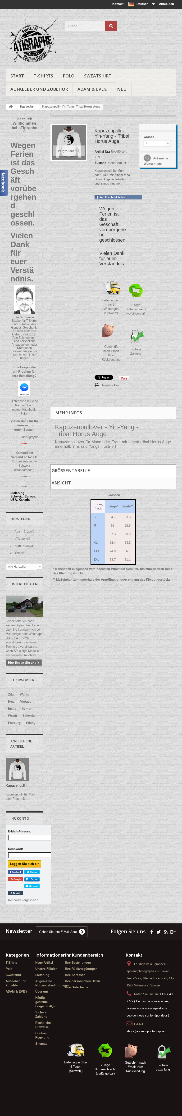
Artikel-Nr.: (102, 152)
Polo (68, 76)
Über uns (42, 991)
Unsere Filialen (24, 584)
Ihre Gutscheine (76, 987)
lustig (12, 708)
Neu (122, 89)
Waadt (12, 716)
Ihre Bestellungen (78, 962)
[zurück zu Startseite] (10, 107)
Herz (11, 701)
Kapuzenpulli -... (18, 785)
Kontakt (117, 4)
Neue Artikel (44, 962)
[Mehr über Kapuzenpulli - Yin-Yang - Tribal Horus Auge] (17, 770)
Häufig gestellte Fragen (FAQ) (45, 1002)
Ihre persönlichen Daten (82, 981)
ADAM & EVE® (92, 89)
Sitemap (41, 1043)
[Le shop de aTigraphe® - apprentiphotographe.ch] (32, 40)
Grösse (149, 137)
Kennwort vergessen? (23, 900)
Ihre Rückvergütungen (81, 969)
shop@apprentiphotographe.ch (147, 1031)
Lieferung (42, 975)
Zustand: (101, 163)
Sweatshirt (97, 76)
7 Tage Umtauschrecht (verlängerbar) (135, 309)
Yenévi (19, 553)
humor (27, 708)
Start (17, 76)
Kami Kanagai (24, 545)
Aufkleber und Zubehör (39, 89)
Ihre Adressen (75, 975)
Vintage (25, 701)
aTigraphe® (22, 538)
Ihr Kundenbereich (84, 955)
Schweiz (29, 716)
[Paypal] (32, 879)
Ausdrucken (110, 385)
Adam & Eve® (24, 531)
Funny (30, 723)
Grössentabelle (71, 470)
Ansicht (61, 483)
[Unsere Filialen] (24, 606)
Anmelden (166, 4)
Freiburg (14, 723)
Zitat (11, 694)
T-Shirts (43, 76)
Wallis (24, 694)
